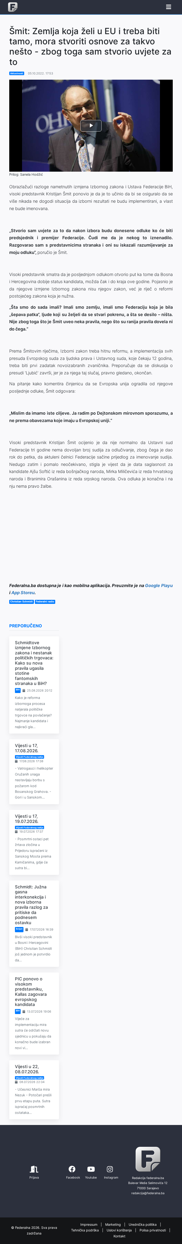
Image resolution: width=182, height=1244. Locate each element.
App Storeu (23, 592)
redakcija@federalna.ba (147, 1193)
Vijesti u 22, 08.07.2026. (27, 1069)
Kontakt (119, 1236)
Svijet (19, 928)
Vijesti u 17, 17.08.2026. (26, 748)
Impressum (89, 1224)
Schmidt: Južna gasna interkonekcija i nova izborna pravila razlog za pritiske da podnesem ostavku (31, 904)
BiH (18, 689)
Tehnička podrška (85, 1230)
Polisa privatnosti (153, 1230)
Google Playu (159, 585)
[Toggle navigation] (168, 7)
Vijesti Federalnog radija (29, 757)
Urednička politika (143, 1224)
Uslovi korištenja (120, 1230)
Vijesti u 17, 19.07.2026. (26, 819)
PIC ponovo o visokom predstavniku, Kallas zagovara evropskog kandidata (31, 991)
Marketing (113, 1224)
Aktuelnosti (16, 73)
